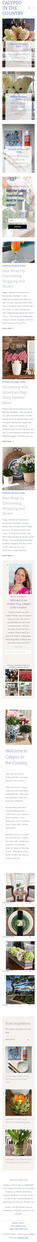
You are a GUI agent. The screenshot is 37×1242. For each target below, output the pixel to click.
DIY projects (7, 971)
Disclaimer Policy (18, 1226)
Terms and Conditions (18, 1229)
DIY (27, 149)
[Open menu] (29, 8)
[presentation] (18, 252)
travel (5, 1005)
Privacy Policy (18, 1223)
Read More (7, 328)
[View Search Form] (33, 8)
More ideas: (10, 1039)
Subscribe (17, 227)
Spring (22, 493)
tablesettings (8, 937)
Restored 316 (22, 1237)
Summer (18, 46)
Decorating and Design (18, 44)
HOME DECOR (7, 903)
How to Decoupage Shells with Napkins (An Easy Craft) (17, 1079)
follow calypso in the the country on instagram (18, 666)
